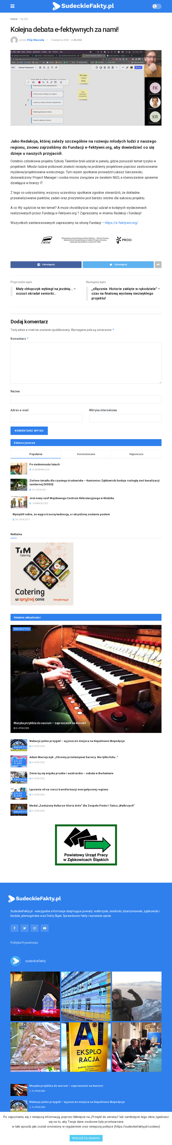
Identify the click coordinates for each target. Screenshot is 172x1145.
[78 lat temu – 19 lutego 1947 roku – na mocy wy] (35, 1047)
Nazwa (15, 391)
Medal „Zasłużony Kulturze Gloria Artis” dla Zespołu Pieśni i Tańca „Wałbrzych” (81, 805)
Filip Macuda (35, 40)
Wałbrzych (22, 629)
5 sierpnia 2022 (60, 40)
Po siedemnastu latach (44, 464)
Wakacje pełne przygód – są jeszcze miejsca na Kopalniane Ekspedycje (77, 741)
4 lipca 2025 (22, 728)
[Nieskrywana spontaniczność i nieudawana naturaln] (35, 996)
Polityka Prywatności (24, 942)
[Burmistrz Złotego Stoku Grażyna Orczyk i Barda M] (137, 1047)
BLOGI (24, 19)
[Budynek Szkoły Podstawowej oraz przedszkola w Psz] (86, 996)
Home (13, 19)
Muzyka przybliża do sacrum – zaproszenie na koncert (50, 723)
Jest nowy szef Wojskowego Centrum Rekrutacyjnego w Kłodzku (71, 498)
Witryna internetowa (103, 410)
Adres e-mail (19, 410)
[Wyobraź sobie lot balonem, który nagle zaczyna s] (86, 1047)
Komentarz (19, 339)
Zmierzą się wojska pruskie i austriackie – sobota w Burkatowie (71, 773)
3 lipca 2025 (38, 795)
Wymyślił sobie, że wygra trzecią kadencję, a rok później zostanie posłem (61, 514)
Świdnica (20, 779)
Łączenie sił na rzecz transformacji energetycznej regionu (68, 789)
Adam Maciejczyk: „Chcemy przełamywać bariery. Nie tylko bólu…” (73, 757)
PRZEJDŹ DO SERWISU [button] (86, 1138)
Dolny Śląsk (18, 762)
